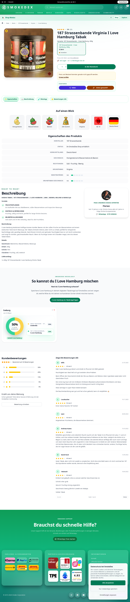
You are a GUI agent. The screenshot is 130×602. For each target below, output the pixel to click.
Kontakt (93, 558)
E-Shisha (30, 12)
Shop (116, 17)
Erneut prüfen (64, 77)
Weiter (125, 497)
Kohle (49, 12)
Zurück (59, 497)
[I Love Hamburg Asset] (28, 52)
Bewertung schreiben (21, 404)
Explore (124, 17)
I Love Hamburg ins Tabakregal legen (65, 300)
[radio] (71, 48)
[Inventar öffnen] (121, 7)
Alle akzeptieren (108, 583)
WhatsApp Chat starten (66, 539)
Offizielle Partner (97, 562)
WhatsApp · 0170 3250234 (106, 214)
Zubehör (59, 12)
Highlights (79, 12)
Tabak (40, 12)
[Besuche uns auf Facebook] (77, 595)
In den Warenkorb (91, 67)
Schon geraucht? (102, 88)
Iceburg (6, 310)
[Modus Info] (111, 17)
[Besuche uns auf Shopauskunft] (77, 576)
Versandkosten (74, 58)
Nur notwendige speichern (108, 589)
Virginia (33, 23)
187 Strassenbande (23, 23)
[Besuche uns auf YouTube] (83, 595)
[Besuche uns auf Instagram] (71, 595)
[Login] (116, 7)
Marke (13, 23)
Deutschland (123, 2)
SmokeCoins (94, 12)
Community (108, 12)
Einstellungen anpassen (108, 595)
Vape (69, 12)
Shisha (19, 12)
